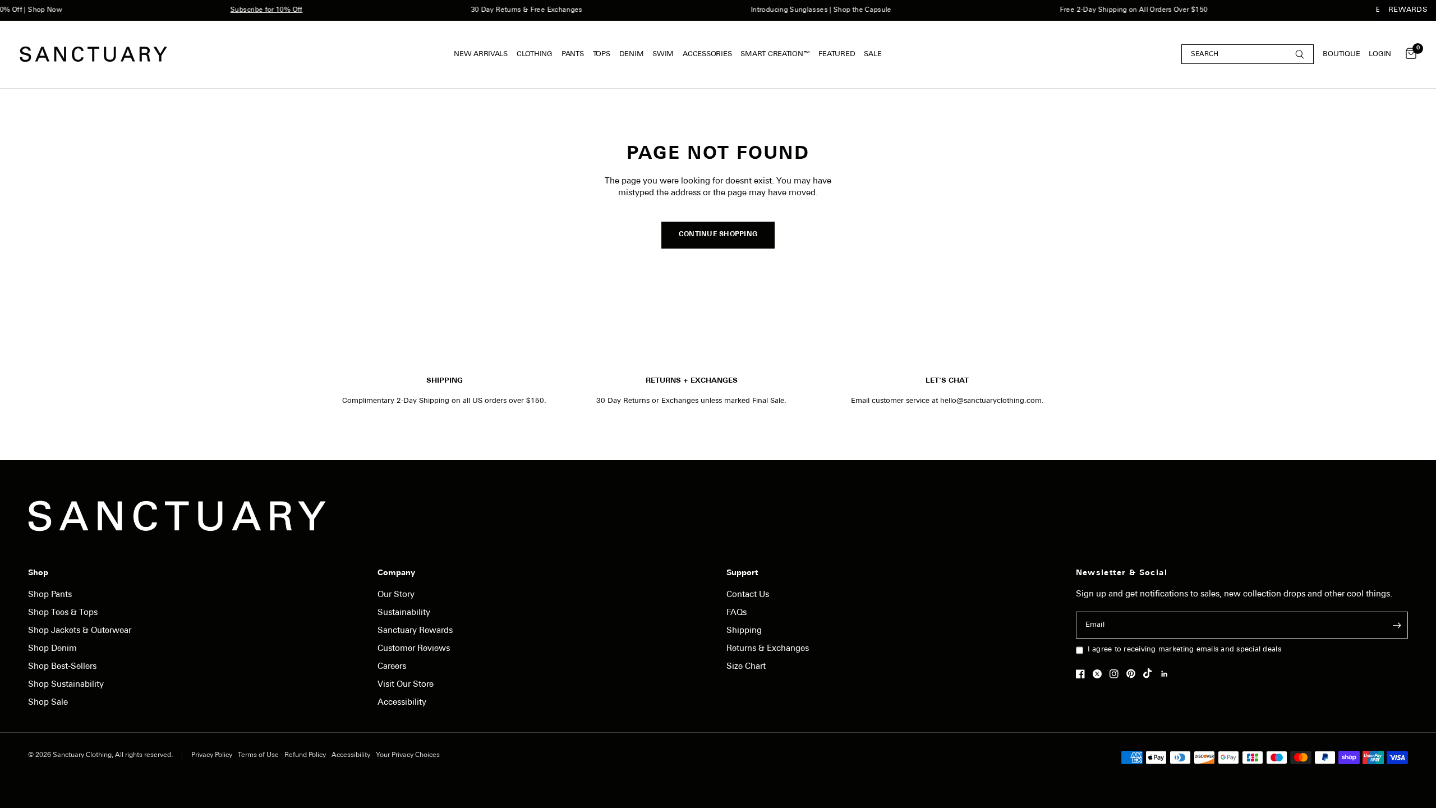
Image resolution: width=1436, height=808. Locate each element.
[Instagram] (1117, 674)
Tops (601, 54)
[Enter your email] (1397, 625)
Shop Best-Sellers (62, 667)
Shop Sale (48, 703)
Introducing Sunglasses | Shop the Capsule (807, 10)
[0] (1408, 54)
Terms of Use (258, 755)
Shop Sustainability (66, 685)
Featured (836, 54)
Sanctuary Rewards (415, 631)
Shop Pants (50, 595)
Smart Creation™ (774, 54)
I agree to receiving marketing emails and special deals (1184, 649)
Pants (572, 54)
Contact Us (747, 595)
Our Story (396, 595)
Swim (663, 54)
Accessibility (402, 703)
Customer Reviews (414, 649)
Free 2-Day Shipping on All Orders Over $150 (1120, 10)
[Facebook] (1083, 674)
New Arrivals (481, 54)
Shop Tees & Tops (63, 613)
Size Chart (746, 667)
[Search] (1247, 54)
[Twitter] (1100, 674)
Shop (38, 573)
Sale (872, 54)
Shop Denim (52, 649)
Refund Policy (305, 755)
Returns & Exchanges (767, 649)
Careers (392, 667)
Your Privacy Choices (408, 755)
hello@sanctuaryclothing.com (991, 401)
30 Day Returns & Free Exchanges (513, 10)
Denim (631, 54)
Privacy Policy (211, 755)
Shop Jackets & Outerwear (79, 631)
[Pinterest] (1133, 673)
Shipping (744, 631)
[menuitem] (483, 54)
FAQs (736, 613)
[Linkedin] (1167, 674)
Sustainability (404, 613)
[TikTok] (1150, 673)
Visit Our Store (406, 685)
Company (396, 573)
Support (742, 573)
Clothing (535, 54)
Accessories (707, 54)
